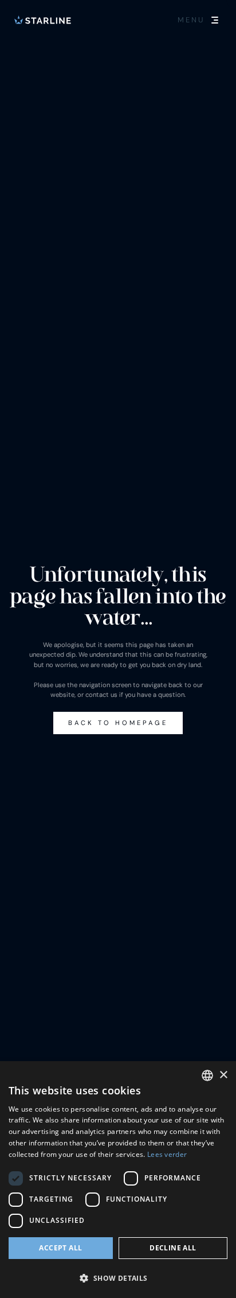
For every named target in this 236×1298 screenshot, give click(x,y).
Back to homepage (118, 723)
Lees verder (167, 1154)
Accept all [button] (60, 1248)
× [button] (223, 1075)
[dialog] (118, 1179)
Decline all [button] (173, 1248)
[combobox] (207, 1075)
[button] (118, 1278)
